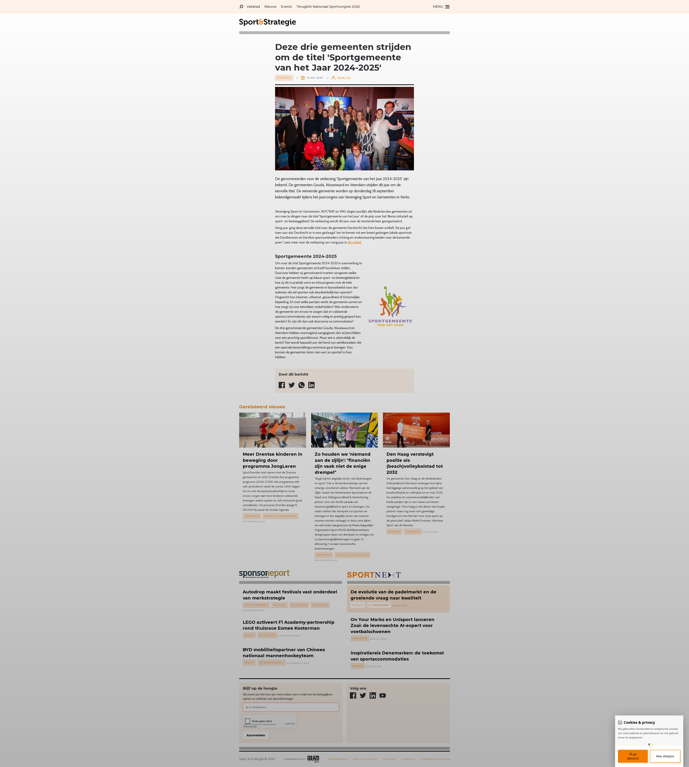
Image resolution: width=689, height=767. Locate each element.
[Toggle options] (649, 744)
